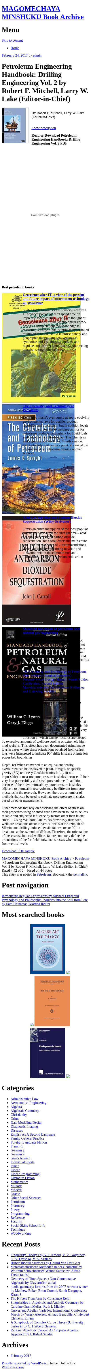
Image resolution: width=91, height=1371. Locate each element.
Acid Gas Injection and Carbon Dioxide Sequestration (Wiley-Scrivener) (52, 519)
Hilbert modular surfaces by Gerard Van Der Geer (45, 1263)
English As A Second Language (33, 1134)
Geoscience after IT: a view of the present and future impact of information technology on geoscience (56, 298)
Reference (18, 1217)
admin (37, 55)
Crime (15, 1118)
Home (15, 48)
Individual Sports (22, 1162)
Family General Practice (27, 1138)
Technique (18, 1229)
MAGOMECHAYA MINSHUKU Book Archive (43, 13)
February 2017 (21, 1356)
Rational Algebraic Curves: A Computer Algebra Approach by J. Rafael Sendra (44, 1332)
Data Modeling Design (26, 1122)
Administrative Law (24, 1099)
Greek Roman (20, 1158)
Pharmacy (18, 1206)
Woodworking (21, 1233)
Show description (44, 128)
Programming (20, 1213)
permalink (80, 874)
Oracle (15, 1194)
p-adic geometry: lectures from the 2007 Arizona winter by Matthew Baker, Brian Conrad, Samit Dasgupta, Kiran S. (49, 1290)
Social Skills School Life (28, 1225)
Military (16, 1186)
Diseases (17, 1130)
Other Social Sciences (26, 1198)
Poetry (15, 1210)
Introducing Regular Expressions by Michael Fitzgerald (40, 896)
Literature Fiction (23, 1178)
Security (16, 1221)
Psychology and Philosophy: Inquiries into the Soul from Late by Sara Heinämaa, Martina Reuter (45, 902)
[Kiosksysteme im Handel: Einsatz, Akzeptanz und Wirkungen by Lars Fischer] (48, 1077)
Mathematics (19, 1182)
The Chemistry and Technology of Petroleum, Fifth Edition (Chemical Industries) (55, 673)
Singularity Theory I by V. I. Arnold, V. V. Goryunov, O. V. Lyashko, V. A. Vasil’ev (48, 1257)
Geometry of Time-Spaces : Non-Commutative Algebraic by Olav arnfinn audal (43, 1281)
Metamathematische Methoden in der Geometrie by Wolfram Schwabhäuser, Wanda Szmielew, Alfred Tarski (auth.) (46, 1271)
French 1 (17, 1146)
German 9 (18, 1154)
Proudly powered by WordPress (24, 1363)
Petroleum (44, 874)
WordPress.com (13, 1367)
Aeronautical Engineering (28, 1103)
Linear (15, 1170)
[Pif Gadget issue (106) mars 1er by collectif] (32, 1025)
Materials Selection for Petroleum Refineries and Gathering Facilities (53, 689)
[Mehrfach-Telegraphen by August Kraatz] (52, 1025)
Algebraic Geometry (25, 1111)
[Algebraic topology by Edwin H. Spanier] (48, 973)
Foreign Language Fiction (29, 1142)
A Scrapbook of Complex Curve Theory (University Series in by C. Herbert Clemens (47, 1324)
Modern (16, 1190)
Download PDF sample (18, 851)
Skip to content (12, 40)
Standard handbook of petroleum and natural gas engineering (51, 631)
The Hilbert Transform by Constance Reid (40, 1298)
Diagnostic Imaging (24, 1126)
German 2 (18, 1150)
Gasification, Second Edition (43, 683)
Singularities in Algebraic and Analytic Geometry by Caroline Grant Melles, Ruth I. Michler (47, 1304)
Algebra (16, 1107)
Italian (15, 1166)
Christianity (19, 1114)
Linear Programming (25, 1174)
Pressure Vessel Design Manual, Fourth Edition (56, 679)
